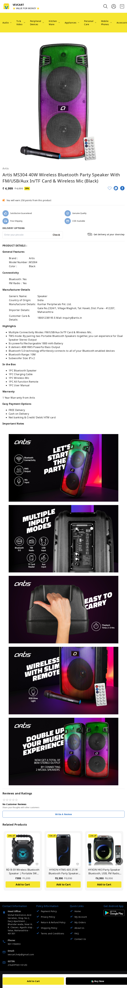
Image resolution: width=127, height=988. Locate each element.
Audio (5, 22)
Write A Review (63, 814)
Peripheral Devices (35, 23)
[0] (122, 6)
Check (56, 234)
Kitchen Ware (53, 23)
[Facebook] (122, 188)
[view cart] (122, 6)
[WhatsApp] (116, 188)
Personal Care (88, 23)
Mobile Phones (105, 23)
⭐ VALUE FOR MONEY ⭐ (26, 8)
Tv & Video (19, 23)
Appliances (71, 22)
